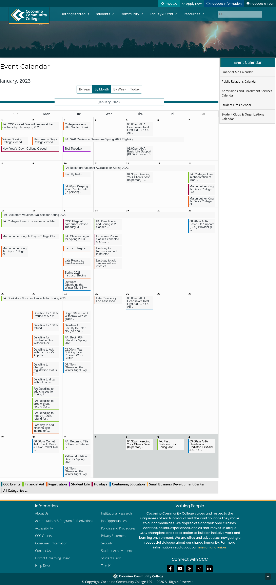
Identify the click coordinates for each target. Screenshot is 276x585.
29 (2, 437)
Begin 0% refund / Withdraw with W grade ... (76, 315)
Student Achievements (117, 550)
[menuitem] (75, 14)
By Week (119, 89)
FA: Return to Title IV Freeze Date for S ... (77, 444)
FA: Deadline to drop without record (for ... (44, 403)
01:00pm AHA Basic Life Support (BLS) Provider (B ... (139, 153)
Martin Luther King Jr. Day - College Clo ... (202, 189)
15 (2, 210)
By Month (102, 89)
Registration (57, 484)
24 (65, 294)
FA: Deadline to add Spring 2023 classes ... (106, 224)
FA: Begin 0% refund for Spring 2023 (75, 340)
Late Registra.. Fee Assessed (74, 262)
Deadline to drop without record (44, 381)
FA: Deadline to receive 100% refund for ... (44, 415)
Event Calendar (248, 62)
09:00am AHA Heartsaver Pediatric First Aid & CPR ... (201, 446)
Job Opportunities (113, 521)
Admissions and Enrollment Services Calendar (247, 93)
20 (158, 210)
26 (127, 294)
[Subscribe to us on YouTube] (180, 568)
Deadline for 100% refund (46, 326)
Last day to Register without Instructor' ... (106, 251)
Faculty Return (74, 174)
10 (65, 163)
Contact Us (43, 550)
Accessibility (44, 528)
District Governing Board (52, 558)
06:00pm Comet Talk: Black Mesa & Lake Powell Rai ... (46, 446)
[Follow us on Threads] (189, 568)
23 (34, 294)
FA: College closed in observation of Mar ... (202, 177)
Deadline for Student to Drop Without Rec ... (44, 340)
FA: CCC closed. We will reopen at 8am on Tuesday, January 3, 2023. (28, 126)
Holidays (100, 484)
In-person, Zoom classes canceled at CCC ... (107, 239)
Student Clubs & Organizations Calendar (243, 116)
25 (96, 294)
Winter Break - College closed (12, 141)
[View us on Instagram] (199, 568)
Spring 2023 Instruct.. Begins (75, 274)
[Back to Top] (268, 576)
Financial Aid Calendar (237, 72)
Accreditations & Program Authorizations (64, 521)
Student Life (80, 484)
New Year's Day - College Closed (24, 148)
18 (96, 210)
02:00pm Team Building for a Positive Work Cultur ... (74, 354)
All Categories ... (15, 490)
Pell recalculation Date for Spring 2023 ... (76, 459)
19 (127, 210)
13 (158, 163)
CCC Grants (43, 536)
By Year (84, 89)
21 (190, 210)
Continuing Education (128, 484)
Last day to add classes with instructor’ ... (44, 427)
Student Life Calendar (236, 105)
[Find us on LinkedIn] (209, 568)
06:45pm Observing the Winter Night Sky (76, 284)
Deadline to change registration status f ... (45, 369)
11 (96, 163)
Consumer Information (51, 543)
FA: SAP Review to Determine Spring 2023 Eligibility (99, 139)
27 (158, 294)
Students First (111, 558)
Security (107, 543)
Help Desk (42, 565)
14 (190, 163)
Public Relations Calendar (239, 81)
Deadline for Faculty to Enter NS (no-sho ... (75, 328)
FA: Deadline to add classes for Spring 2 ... (44, 391)
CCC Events (11, 484)
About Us (41, 513)
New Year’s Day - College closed (45, 141)
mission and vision (212, 547)
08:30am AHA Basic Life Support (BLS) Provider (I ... (202, 225)
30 (34, 437)
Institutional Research (116, 513)
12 (127, 163)
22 (2, 294)
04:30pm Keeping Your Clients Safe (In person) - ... (138, 177)
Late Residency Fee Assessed (106, 299)
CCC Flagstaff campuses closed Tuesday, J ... (76, 224)
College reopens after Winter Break (76, 126)
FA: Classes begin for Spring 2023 (77, 237)
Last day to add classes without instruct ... (106, 263)
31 (65, 437)
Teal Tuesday (73, 148)
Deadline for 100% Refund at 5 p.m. (46, 314)
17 (65, 210)
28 (190, 294)
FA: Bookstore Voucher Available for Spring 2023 (97, 167)
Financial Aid (34, 484)
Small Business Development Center (177, 484)
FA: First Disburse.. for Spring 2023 (167, 444)
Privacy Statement (113, 536)
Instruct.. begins (75, 248)
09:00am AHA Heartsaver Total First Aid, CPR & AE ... (138, 128)
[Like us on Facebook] (170, 568)
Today (135, 89)
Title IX (106, 565)
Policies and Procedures (118, 528)
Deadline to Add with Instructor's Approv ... (44, 352)
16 (34, 210)
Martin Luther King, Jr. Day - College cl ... (202, 201)
